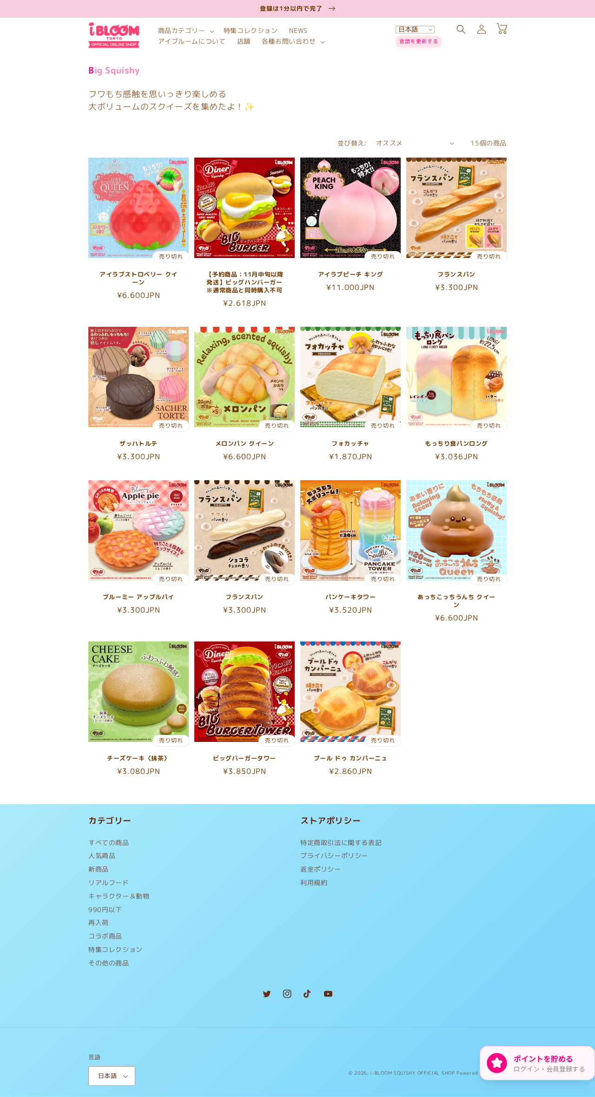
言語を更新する (418, 41)
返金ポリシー (320, 869)
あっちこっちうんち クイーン (456, 601)
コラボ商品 (105, 936)
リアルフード (108, 882)
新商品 (98, 869)
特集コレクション (115, 949)
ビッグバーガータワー (244, 758)
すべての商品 (108, 845)
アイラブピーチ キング (350, 274)
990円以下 (105, 909)
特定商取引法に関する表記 (341, 845)
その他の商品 (108, 962)
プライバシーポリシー (334, 855)
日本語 (107, 1075)
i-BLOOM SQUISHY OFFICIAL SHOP (412, 1073)
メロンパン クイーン (244, 444)
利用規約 (313, 882)
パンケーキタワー (350, 597)
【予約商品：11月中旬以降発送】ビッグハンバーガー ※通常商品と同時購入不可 (245, 282)
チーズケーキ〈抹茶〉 (138, 758)
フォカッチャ (350, 444)
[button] (185, 31)
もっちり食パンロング (456, 444)
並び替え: (352, 143)
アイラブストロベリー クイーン (138, 278)
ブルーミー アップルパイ (138, 597)
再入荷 (98, 922)
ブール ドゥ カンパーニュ (351, 758)
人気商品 (101, 855)
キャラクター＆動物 (118, 896)
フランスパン (456, 274)
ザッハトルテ (138, 444)
